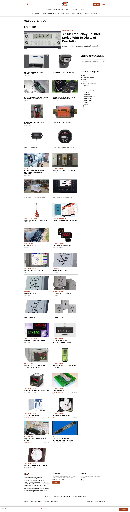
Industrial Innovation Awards (50, 13)
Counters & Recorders (68, 30)
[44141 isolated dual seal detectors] (64, 283)
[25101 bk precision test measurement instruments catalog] (36, 61)
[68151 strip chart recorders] (36, 405)
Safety (26, 168)
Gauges (86, 102)
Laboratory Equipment (89, 107)
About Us (26, 501)
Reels (53, 436)
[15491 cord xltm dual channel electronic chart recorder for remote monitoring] (64, 428)
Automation (85, 79)
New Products (36, 13)
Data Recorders (88, 100)
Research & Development (91, 13)
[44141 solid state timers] (36, 283)
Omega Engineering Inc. (29, 417)
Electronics (55, 268)
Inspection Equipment (89, 106)
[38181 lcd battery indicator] (64, 136)
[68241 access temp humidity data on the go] (64, 210)
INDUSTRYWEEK (64, 496)
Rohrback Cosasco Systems (58, 443)
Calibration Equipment (89, 89)
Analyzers (86, 87)
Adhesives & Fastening (88, 77)
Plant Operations (77, 13)
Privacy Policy (46, 501)
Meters (54, 70)
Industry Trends (65, 13)
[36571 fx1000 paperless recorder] (36, 260)
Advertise (31, 501)
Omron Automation (28, 393)
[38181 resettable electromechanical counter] (64, 330)
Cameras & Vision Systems (91, 90)
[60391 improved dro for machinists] (64, 186)
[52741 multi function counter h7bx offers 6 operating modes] (36, 380)
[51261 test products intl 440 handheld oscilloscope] (64, 355)
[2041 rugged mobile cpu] (36, 235)
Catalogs (26, 70)
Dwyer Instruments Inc (29, 368)
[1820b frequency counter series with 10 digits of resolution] (42, 40)
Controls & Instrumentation (31, 120)
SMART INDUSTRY (82, 496)
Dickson (54, 417)
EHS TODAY (56, 496)
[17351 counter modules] (64, 380)
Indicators (86, 104)
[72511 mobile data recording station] (36, 186)
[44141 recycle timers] (36, 306)
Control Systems (88, 92)
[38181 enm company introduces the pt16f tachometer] (36, 136)
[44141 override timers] (64, 306)
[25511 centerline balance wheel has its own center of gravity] (36, 210)
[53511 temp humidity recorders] (64, 405)
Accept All (123, 509)
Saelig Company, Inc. (28, 442)
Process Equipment (29, 363)
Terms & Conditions (54, 501)
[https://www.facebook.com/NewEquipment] (81, 480)
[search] (28, 4)
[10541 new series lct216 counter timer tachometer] (36, 355)
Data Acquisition (88, 98)
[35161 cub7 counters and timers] (36, 330)
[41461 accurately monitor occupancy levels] (36, 160)
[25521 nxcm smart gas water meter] (64, 61)
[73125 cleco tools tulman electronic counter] (64, 111)
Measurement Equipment (30, 95)
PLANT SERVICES (73, 496)
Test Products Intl (56, 368)
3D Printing (85, 75)
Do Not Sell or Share (38, 501)
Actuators (86, 85)
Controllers (87, 94)
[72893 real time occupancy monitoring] (64, 160)
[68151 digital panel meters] (64, 235)
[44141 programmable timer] (64, 260)
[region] (65, 509)
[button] (25, 4)
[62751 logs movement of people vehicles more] (36, 428)
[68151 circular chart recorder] (36, 455)
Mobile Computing (28, 243)
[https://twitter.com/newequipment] (83, 480)
